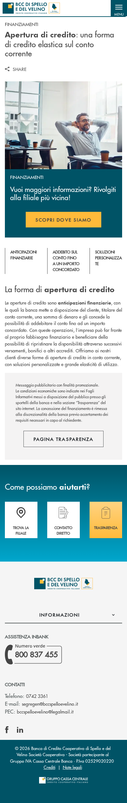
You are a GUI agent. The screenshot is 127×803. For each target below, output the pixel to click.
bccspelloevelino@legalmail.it (45, 711)
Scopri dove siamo (63, 219)
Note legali (72, 767)
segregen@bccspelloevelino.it (50, 704)
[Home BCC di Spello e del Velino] (31, 8)
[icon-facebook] (7, 729)
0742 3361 (37, 696)
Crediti (49, 767)
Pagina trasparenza (63, 439)
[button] (119, 8)
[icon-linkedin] (20, 729)
